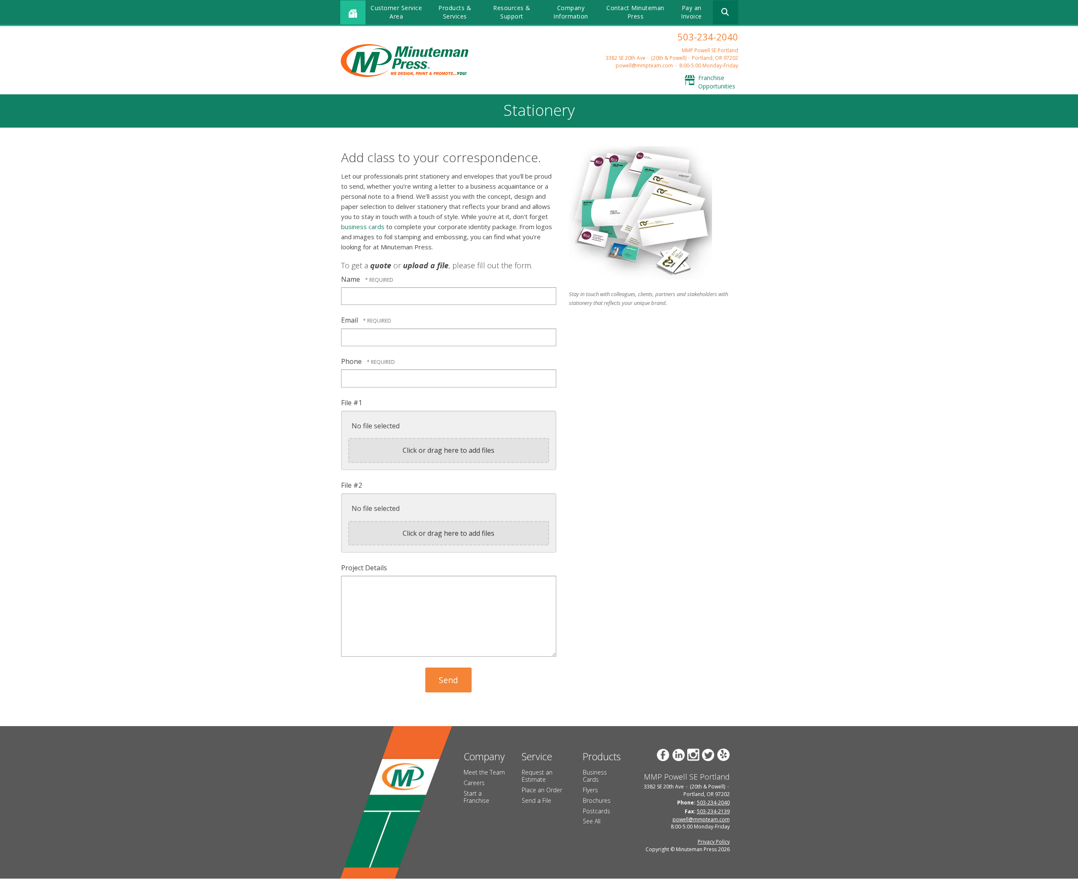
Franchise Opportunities (716, 82)
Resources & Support (512, 12)
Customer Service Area (396, 12)
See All (591, 821)
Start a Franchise (476, 796)
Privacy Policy (714, 841)
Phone (352, 361)
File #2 (351, 485)
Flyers (590, 790)
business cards (362, 226)
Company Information (570, 12)
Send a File (536, 800)
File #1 (351, 402)
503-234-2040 (708, 36)
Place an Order (542, 790)
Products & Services (454, 12)
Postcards (596, 811)
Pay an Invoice (691, 12)
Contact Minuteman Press (635, 12)
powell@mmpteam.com (644, 65)
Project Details (364, 567)
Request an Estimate (537, 775)
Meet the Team (484, 772)
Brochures (597, 800)
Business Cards (595, 775)
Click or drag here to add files (448, 450)
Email (350, 320)
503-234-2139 (713, 811)
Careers (474, 783)
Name (351, 279)
